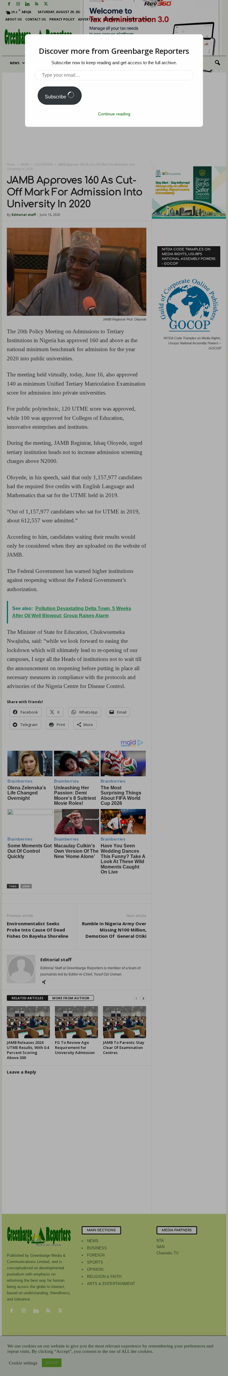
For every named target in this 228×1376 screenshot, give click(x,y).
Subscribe (56, 96)
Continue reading (114, 113)
